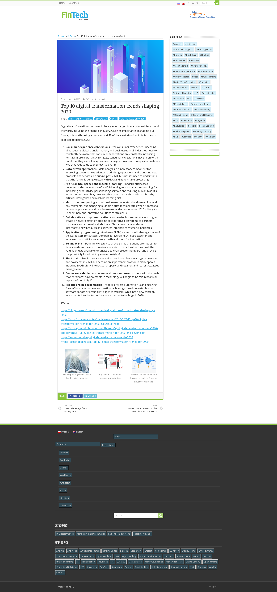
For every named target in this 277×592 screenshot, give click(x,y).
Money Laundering (201, 104)
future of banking (182, 93)
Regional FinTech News (119, 533)
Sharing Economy (203, 131)
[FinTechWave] (197, 3)
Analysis (178, 44)
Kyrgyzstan (65, 482)
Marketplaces (180, 104)
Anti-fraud (191, 44)
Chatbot (205, 54)
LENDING (200, 98)
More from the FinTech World (91, 533)
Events (195, 87)
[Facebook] (188, 3)
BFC (72, 586)
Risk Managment (182, 131)
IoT (189, 98)
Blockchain (101, 119)
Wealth (199, 136)
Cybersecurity (206, 71)
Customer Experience (184, 71)
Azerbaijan (65, 460)
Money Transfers (182, 109)
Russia (63, 490)
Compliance (179, 60)
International (99, 99)
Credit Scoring (181, 65)
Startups (187, 136)
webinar (211, 136)
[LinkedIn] (192, 3)
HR (197, 93)
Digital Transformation (132, 119)
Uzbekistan (65, 505)
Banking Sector (205, 49)
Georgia (63, 467)
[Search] (217, 2)
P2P (176, 120)
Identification (209, 93)
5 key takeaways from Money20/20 (75, 408)
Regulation (179, 125)
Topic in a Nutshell (142, 533)
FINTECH (207, 87)
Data (114, 119)
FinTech (71, 36)
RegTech (200, 120)
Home (62, 2)
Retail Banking (207, 125)
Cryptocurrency (199, 65)
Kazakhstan (65, 475)
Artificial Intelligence (81, 119)
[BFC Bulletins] (75, 15)
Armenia (64, 452)
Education (204, 82)
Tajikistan (64, 497)
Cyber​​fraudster (181, 76)
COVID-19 (194, 60)
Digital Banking (209, 76)
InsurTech (179, 98)
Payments (187, 120)
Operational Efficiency (202, 114)
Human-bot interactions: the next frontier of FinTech (142, 408)
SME (176, 136)
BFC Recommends (65, 533)
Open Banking (181, 114)
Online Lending (202, 109)
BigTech (178, 54)
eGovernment (181, 87)
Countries (74, 2)
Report (192, 125)
